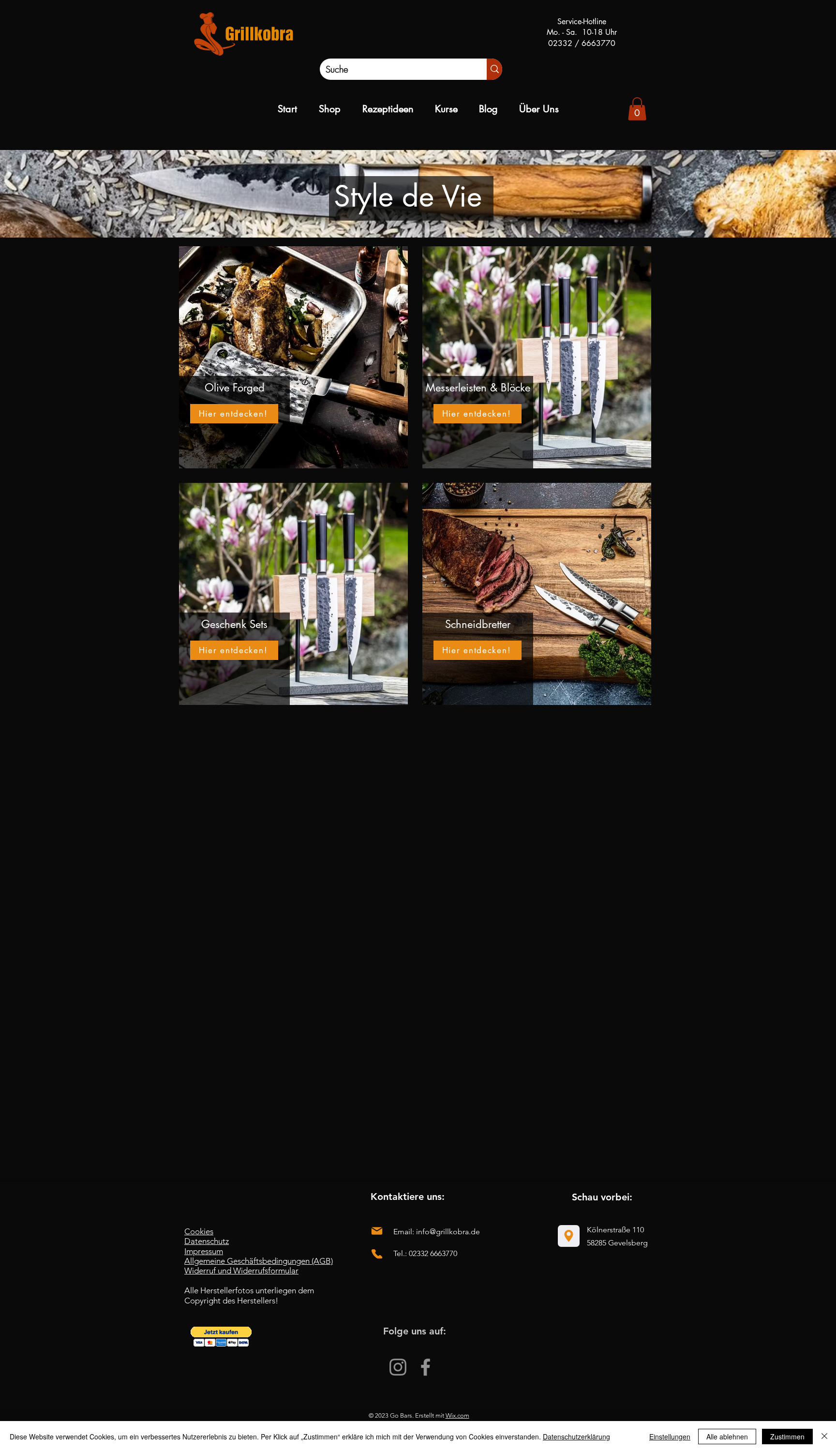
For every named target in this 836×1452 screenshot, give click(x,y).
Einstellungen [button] (669, 1436)
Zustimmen (787, 1436)
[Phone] (377, 1253)
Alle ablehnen (727, 1436)
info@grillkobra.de (448, 1231)
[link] (637, 108)
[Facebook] (425, 1367)
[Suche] (494, 69)
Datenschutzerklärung (576, 1436)
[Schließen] (824, 1436)
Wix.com (457, 1415)
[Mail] (377, 1231)
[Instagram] (398, 1367)
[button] (221, 1336)
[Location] (569, 1236)
